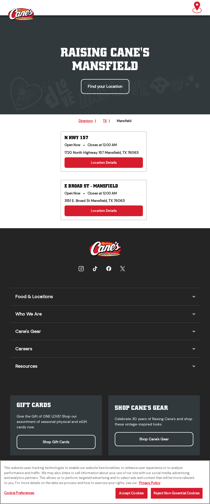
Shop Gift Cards (56, 442)
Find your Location (105, 86)
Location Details (104, 162)
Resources (26, 366)
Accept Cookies (131, 493)
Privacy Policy (149, 483)
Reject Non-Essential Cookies (177, 493)
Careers (23, 349)
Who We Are (28, 314)
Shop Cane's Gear (154, 439)
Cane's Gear (28, 331)
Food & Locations (34, 296)
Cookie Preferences (19, 493)
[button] (197, 8)
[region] (105, 482)
